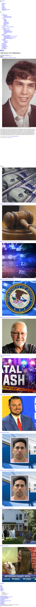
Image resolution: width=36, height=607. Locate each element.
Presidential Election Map (7, 16)
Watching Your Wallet (5, 46)
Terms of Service (2, 601)
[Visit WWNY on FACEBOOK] (0, 50)
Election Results (4, 15)
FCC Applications (2, 599)
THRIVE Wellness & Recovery (8, 38)
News (3, 4)
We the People (4, 8)
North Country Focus (7, 30)
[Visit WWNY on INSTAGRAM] (3, 50)
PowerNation (4, 47)
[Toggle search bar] (0, 11)
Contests (3, 7)
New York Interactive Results (8, 17)
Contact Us (5, 41)
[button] (18, 606)
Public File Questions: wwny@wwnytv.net (6, 596)
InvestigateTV (4, 45)
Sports (3, 6)
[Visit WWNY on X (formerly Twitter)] (2, 50)
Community (2, 588)
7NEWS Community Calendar (8, 31)
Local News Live (4, 44)
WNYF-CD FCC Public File (4, 597)
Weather (3, 5)
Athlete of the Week (6, 28)
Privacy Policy (2, 602)
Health (5, 18)
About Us (1, 590)
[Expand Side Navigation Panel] (1, 1)
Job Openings (6, 42)
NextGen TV (4, 43)
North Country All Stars (7, 29)
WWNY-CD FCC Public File (4, 598)
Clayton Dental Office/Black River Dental (10, 37)
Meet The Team (6, 40)
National (5, 24)
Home (1, 585)
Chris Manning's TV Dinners (8, 32)
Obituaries (5, 20)
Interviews (5, 19)
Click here (1, 604)
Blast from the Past (6, 23)
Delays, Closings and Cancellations (9, 26)
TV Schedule (4, 39)
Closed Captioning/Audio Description (5, 600)
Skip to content (2, 0)
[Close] (0, 12)
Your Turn (5, 21)
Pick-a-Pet (5, 33)
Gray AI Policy (4, 48)
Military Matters (6, 22)
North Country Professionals (6, 9)
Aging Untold (4, 10)
